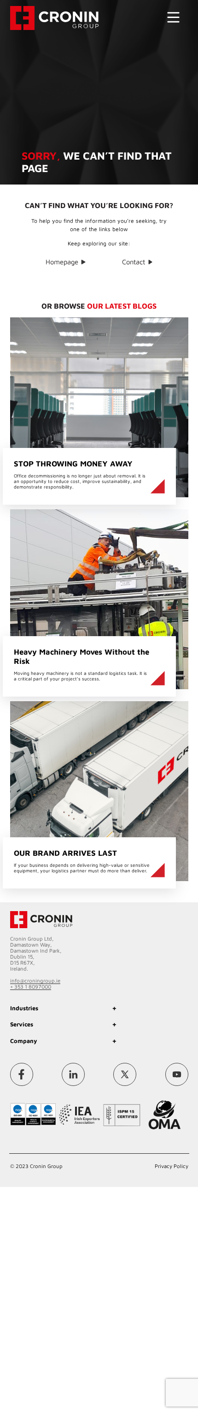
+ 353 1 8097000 (30, 985)
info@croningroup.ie (35, 979)
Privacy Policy (171, 1160)
